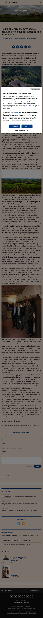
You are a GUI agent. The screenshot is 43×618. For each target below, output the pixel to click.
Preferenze (15, 126)
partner (20, 114)
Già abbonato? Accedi (21, 130)
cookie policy (29, 105)
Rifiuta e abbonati (35, 89)
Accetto (27, 126)
